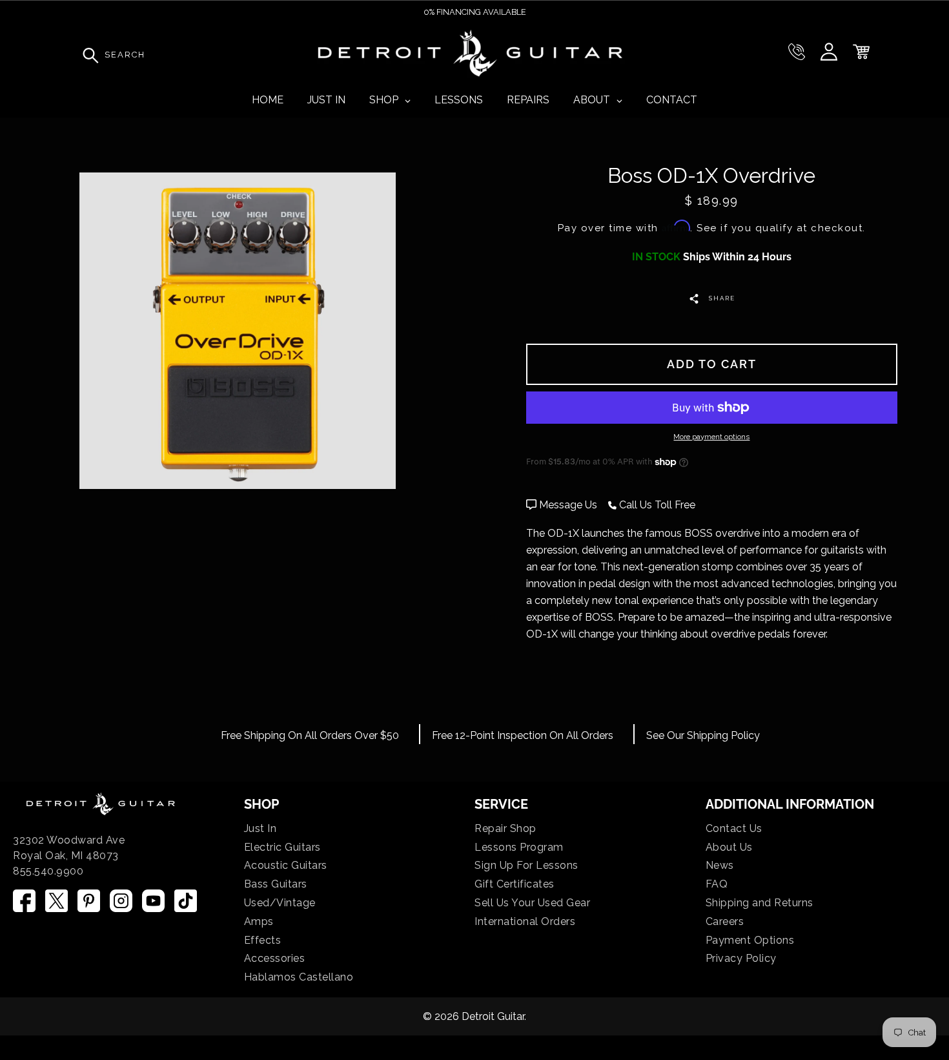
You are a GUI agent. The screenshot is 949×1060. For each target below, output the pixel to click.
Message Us (568, 505)
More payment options (711, 436)
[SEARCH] (87, 55)
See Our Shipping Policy (703, 735)
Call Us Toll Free (656, 505)
